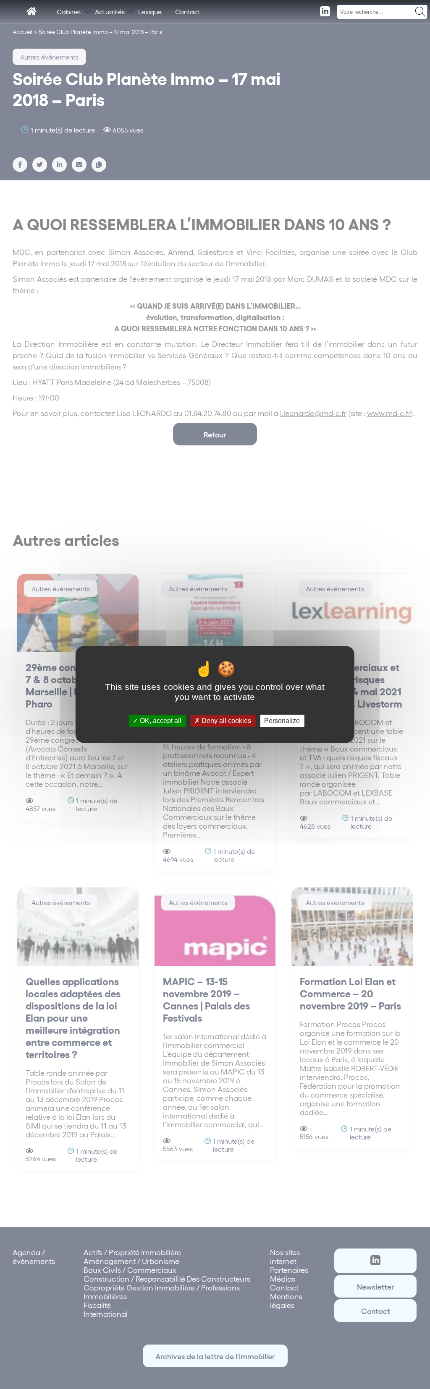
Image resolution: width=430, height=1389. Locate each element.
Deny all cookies (225, 720)
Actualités (110, 12)
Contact (187, 12)
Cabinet (69, 12)
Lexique (150, 12)
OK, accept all (159, 720)
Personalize (282, 720)
